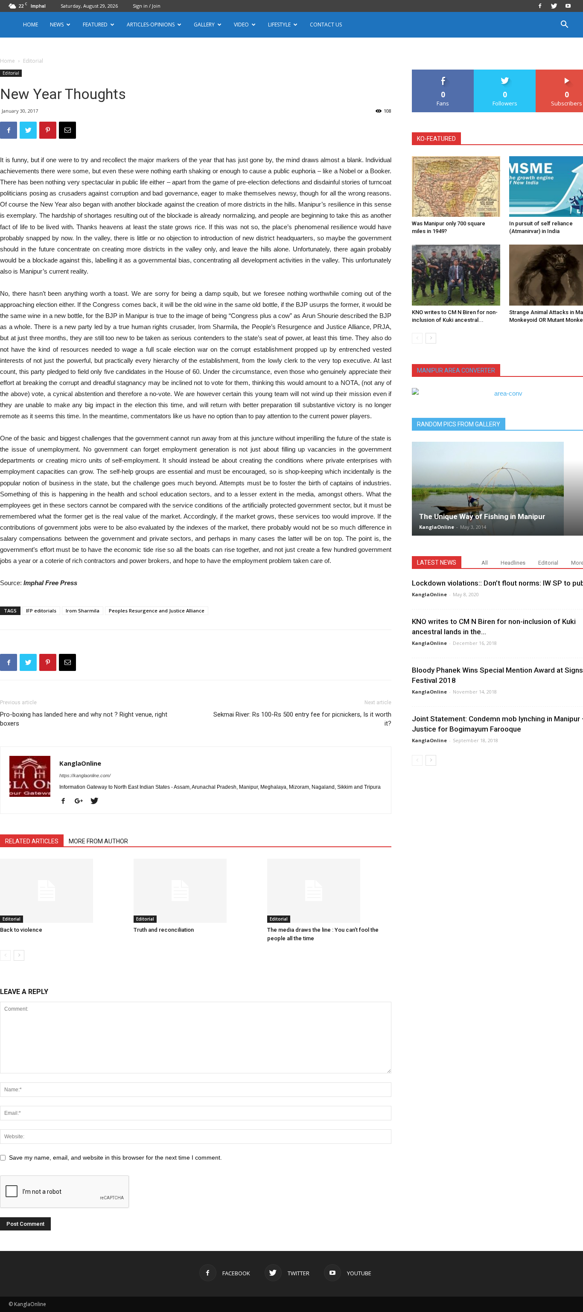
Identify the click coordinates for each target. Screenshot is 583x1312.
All (484, 563)
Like (443, 73)
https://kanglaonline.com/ (85, 775)
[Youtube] (568, 6)
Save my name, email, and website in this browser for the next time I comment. (115, 1157)
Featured (95, 24)
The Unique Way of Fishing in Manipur (482, 516)
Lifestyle (279, 24)
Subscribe (567, 73)
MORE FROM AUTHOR (98, 841)
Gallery (204, 24)
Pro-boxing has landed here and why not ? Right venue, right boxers (83, 719)
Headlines (513, 563)
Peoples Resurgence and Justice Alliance (156, 610)
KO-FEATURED (436, 138)
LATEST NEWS (436, 562)
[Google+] (82, 801)
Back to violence (21, 930)
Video (241, 24)
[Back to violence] (62, 891)
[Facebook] (539, 6)
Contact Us (326, 24)
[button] (564, 25)
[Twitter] (554, 6)
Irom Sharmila (82, 610)
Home (30, 24)
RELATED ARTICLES (31, 841)
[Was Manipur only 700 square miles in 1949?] (456, 186)
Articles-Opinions (151, 24)
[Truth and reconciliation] (196, 891)
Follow (505, 73)
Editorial (11, 73)
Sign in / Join (146, 6)
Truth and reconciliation (164, 930)
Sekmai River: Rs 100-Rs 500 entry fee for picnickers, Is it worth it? (302, 719)
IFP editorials (41, 610)
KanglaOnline (80, 763)
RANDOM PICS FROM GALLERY (458, 424)
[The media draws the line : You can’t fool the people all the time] (329, 891)
